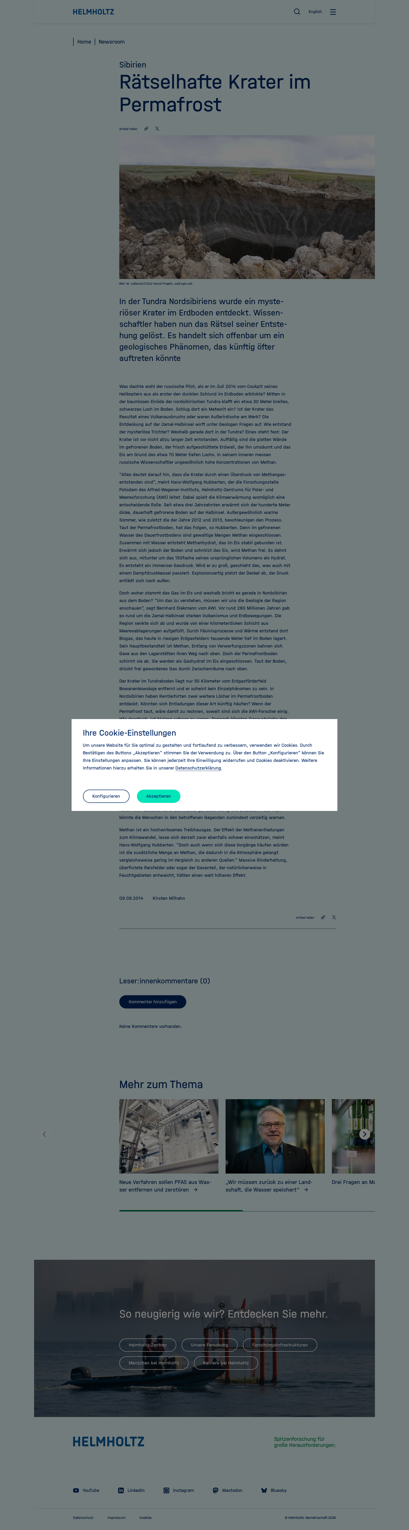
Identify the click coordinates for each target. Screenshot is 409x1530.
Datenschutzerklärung (198, 768)
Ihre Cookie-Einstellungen (129, 733)
